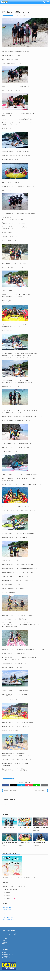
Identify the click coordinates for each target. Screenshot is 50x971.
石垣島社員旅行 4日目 (8, 892)
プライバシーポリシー (7, 957)
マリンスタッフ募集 (6, 909)
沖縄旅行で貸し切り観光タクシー (10, 917)
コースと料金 (5, 938)
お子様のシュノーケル (7, 907)
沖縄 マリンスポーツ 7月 (8, 15)
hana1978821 (8, 805)
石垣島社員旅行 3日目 (8, 895)
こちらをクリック (39, 877)
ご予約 (3, 943)
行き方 (3, 940)
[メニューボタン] (48, 2)
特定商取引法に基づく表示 (8, 954)
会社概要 (4, 952)
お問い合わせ (5, 956)
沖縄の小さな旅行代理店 (7, 919)
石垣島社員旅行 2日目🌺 (9, 898)
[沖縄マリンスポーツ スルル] (5, 2)
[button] (5, 785)
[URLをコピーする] (44, 785)
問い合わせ (4, 942)
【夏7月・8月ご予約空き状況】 (10, 889)
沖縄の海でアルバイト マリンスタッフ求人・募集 (14, 886)
